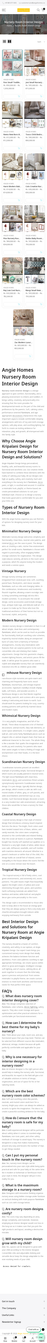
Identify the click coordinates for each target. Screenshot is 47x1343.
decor (40, 482)
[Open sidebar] (3, 675)
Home (9, 25)
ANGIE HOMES (8, 79)
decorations (17, 415)
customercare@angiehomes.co (33, 3)
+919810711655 (11, 3)
